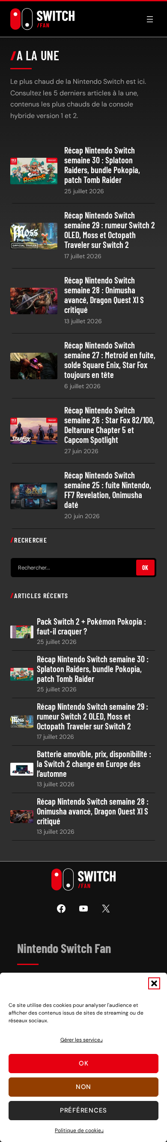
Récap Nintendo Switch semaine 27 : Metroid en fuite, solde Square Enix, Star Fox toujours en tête (109, 360)
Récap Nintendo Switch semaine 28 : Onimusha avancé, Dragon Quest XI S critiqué (104, 295)
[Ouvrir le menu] (150, 19)
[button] (154, 983)
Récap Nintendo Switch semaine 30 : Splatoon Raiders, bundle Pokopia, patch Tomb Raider (102, 165)
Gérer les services (81, 1039)
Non (83, 1087)
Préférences (83, 1110)
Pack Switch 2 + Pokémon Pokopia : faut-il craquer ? (91, 626)
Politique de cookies (79, 1130)
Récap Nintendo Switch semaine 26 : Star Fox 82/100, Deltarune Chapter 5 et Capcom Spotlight (109, 425)
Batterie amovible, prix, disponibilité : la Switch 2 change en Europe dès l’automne (94, 764)
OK (145, 567)
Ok (84, 1063)
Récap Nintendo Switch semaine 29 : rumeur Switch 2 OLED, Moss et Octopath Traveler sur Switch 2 (109, 230)
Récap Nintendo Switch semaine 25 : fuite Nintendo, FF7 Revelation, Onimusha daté (107, 490)
